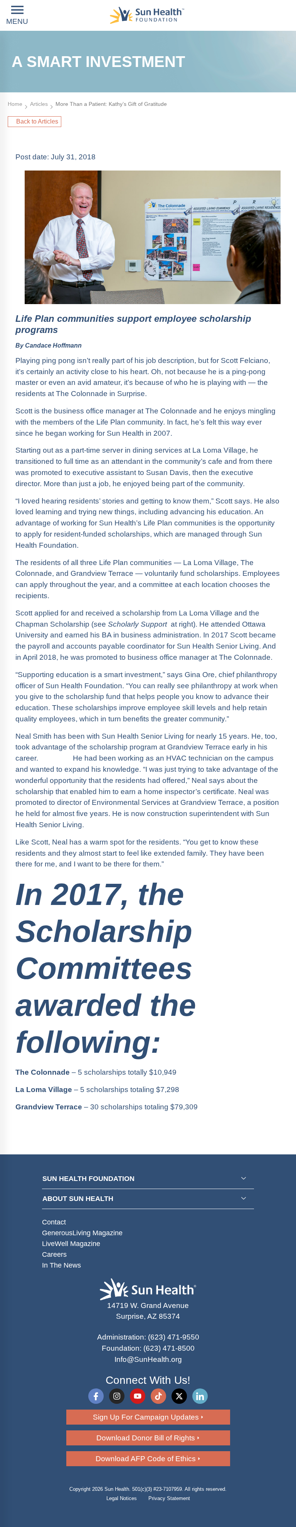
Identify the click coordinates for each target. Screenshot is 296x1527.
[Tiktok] (158, 1396)
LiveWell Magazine (71, 1244)
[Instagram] (116, 1396)
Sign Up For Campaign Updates (146, 1417)
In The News (61, 1265)
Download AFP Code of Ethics (146, 1459)
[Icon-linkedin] (200, 1396)
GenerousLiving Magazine (82, 1233)
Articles (39, 104)
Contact (54, 1222)
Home (15, 104)
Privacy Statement (169, 1498)
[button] (17, 15)
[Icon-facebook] (96, 1396)
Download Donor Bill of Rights (145, 1438)
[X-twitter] (179, 1396)
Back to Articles (37, 121)
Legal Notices (121, 1498)
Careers (54, 1254)
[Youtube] (137, 1396)
